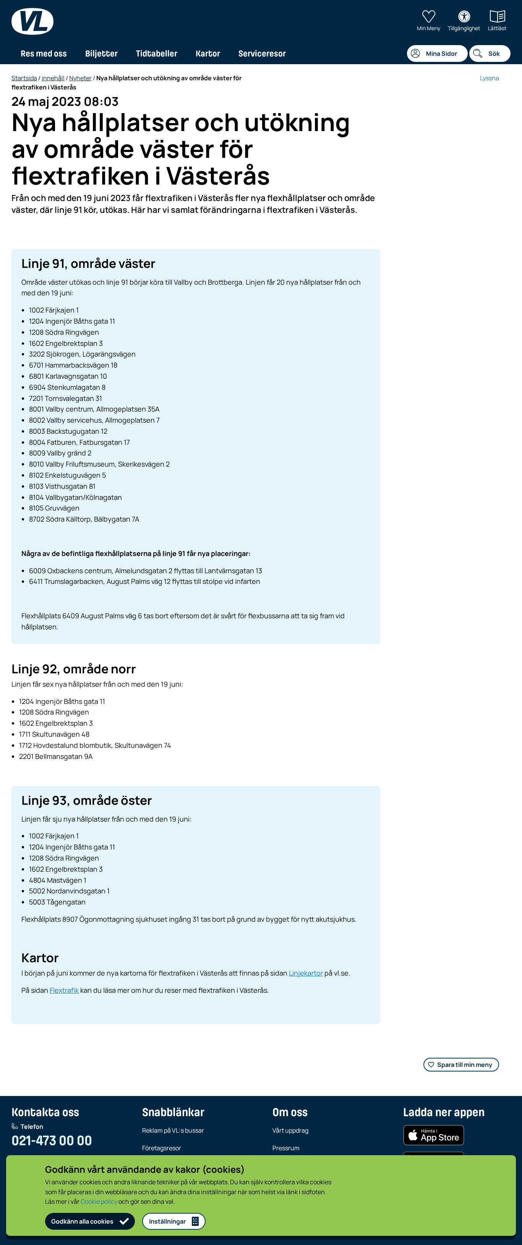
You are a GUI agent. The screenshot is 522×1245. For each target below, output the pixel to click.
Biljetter (101, 53)
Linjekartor (306, 973)
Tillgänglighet (464, 28)
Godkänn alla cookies (82, 1221)
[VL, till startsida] (32, 21)
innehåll (53, 78)
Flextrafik (64, 990)
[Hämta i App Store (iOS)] (433, 1135)
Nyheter (80, 78)
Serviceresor (262, 53)
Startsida (24, 78)
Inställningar (167, 1221)
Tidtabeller (156, 53)
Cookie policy (99, 1201)
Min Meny (428, 28)
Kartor (208, 53)
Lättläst (497, 28)
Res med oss (44, 53)
